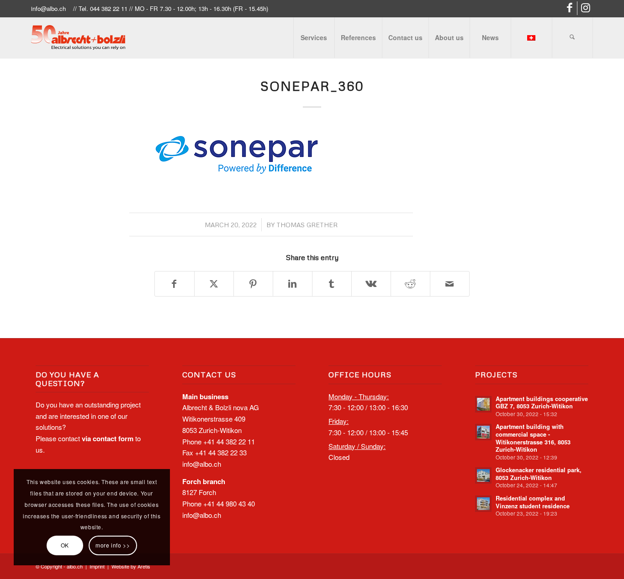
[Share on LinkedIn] (292, 284)
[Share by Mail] (449, 284)
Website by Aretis (130, 566)
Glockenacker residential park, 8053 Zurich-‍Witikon (539, 474)
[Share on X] (214, 284)
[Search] (572, 37)
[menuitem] (313, 37)
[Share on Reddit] (410, 284)
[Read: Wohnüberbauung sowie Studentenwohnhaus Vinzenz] (483, 504)
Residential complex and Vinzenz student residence (533, 502)
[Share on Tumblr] (331, 284)
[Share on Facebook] (174, 284)
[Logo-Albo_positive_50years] (78, 37)
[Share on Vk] (371, 284)
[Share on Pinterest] (253, 284)
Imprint (97, 566)
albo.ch (75, 566)
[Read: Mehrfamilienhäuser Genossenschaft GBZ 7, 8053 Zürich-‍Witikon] (483, 404)
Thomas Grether (307, 225)
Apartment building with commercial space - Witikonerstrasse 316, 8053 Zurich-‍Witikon (533, 438)
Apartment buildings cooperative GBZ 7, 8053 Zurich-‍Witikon (542, 403)
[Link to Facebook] (570, 8)
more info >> (112, 545)
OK (65, 545)
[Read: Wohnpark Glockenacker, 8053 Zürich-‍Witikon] (483, 475)
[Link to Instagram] (586, 8)
